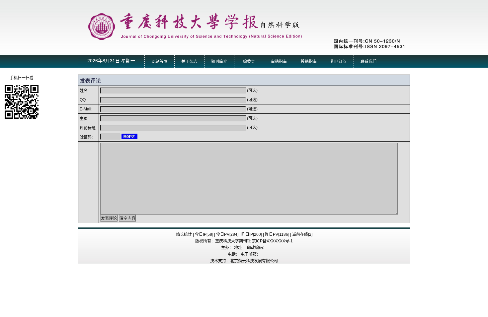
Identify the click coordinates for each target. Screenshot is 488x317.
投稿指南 (309, 61)
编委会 (249, 61)
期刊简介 (219, 61)
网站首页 (159, 61)
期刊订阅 (339, 61)
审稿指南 (279, 61)
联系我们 (368, 61)
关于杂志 (189, 61)
